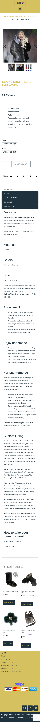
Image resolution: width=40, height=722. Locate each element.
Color (4, 140)
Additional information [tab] (11, 198)
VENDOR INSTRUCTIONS (11, 671)
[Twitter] (35, 708)
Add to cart (21, 164)
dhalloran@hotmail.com (11, 294)
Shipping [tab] (6, 193)
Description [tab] (7, 189)
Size (4, 148)
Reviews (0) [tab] (7, 202)
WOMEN (15, 16)
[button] (20, 9)
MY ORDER (5, 659)
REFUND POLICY (8, 668)
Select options (9, 602)
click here (18, 541)
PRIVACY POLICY (8, 662)
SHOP (3, 656)
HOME (3, 653)
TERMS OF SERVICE (9, 665)
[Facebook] (24, 708)
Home (9, 16)
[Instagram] (30, 708)
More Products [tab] (8, 206)
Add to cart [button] (8, 643)
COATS (31, 16)
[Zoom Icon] (20, 46)
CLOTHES (23, 16)
